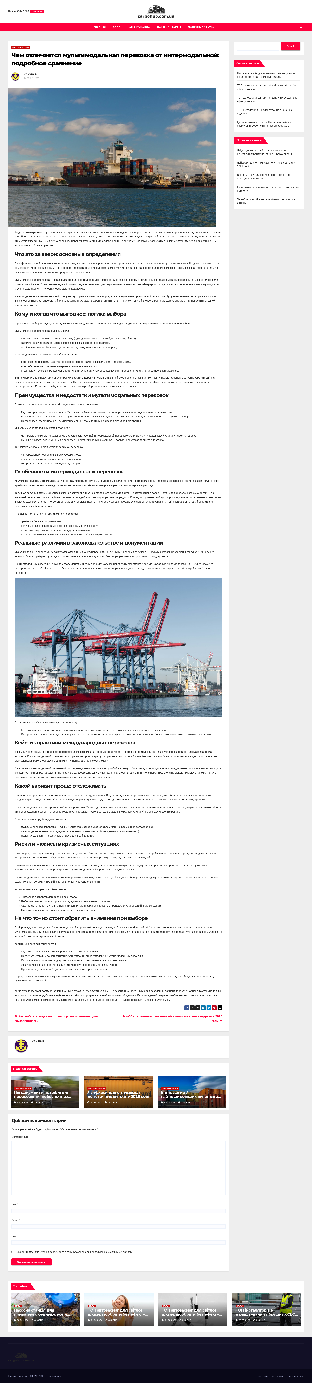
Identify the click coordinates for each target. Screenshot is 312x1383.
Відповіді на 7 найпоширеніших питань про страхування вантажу (190, 1096)
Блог (116, 27)
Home (258, 1376)
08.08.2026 (23, 1320)
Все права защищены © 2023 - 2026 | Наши (30, 1376)
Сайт (14, 1236)
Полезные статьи (201, 27)
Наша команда (138, 27)
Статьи (18, 1306)
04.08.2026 (97, 1320)
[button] (301, 27)
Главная (100, 27)
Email (15, 1220)
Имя (14, 1204)
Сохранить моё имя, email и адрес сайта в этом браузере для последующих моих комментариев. (73, 1252)
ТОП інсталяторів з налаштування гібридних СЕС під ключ (265, 1314)
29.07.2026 (245, 1320)
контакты (56, 1376)
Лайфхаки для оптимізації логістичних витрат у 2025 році (118, 1094)
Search (291, 46)
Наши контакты (169, 27)
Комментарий (20, 1136)
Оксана (32, 73)
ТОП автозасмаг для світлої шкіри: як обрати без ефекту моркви (116, 1314)
